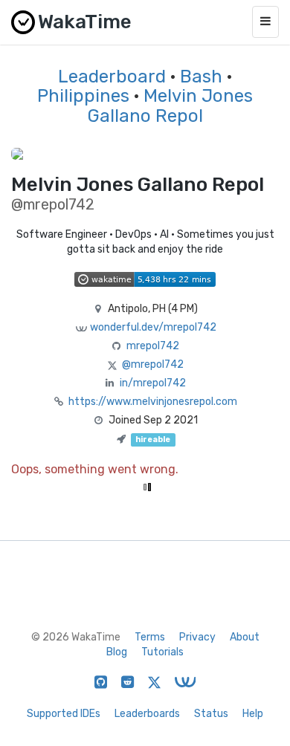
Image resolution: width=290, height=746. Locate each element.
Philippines (83, 95)
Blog (116, 652)
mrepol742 (152, 346)
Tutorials (162, 652)
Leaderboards (147, 713)
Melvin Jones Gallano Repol (171, 105)
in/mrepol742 (153, 383)
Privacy (197, 637)
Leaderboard (112, 76)
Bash (201, 76)
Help (252, 713)
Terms (150, 637)
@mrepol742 (153, 364)
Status (211, 713)
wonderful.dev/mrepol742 (153, 327)
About (245, 637)
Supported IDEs (63, 713)
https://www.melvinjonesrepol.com (152, 401)
